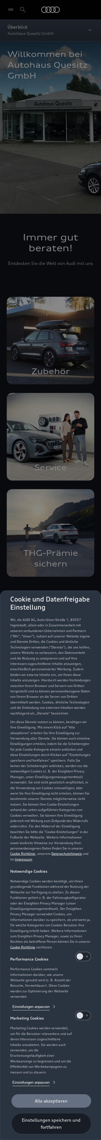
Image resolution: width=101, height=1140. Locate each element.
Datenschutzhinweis (66, 854)
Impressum (23, 859)
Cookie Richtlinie (22, 854)
